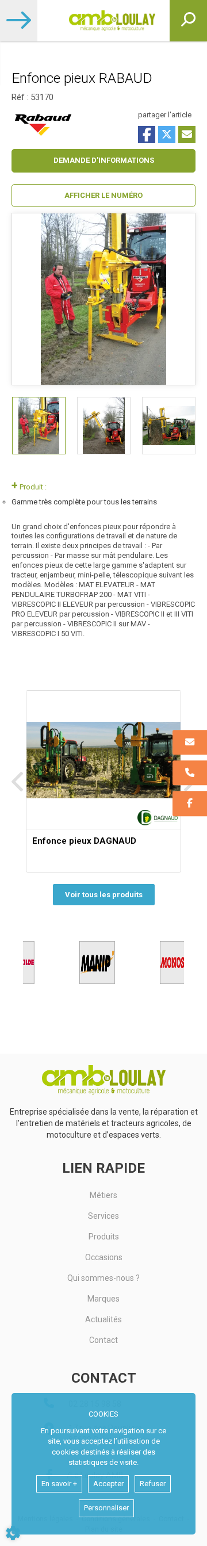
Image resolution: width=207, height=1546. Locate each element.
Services (103, 1215)
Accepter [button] (108, 1483)
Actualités (103, 1319)
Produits (104, 1236)
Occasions (103, 1257)
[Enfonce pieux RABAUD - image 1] (39, 425)
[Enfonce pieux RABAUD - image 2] (104, 425)
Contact (103, 1340)
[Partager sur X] (166, 134)
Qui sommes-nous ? (103, 1278)
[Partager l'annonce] (186, 134)
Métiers (103, 1195)
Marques (103, 1298)
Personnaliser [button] (106, 1507)
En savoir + (59, 1483)
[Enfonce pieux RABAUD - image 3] (168, 425)
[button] (103, 196)
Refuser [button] (153, 1483)
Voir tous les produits (104, 894)
